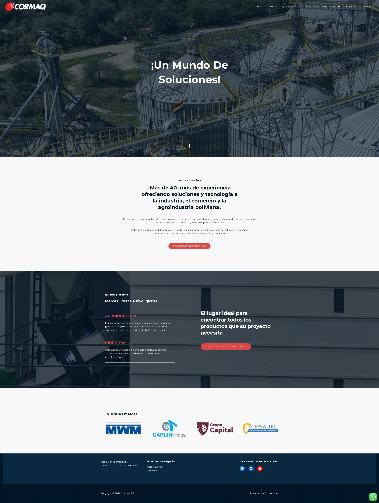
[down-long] (189, 125)
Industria (306, 6)
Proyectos (351, 6)
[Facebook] (242, 468)
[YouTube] (260, 468)
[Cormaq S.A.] (25, 6)
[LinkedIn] (251, 468)
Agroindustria (288, 6)
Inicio (259, 6)
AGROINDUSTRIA (120, 316)
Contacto (366, 6)
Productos (321, 6)
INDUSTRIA (115, 343)
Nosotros (272, 6)
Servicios (336, 6)
